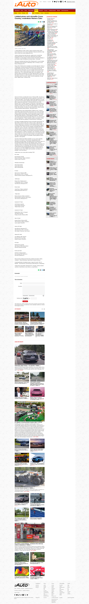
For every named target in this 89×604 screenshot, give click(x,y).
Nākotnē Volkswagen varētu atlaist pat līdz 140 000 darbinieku (22, 383)
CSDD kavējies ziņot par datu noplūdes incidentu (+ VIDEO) (21, 398)
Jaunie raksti (50, 158)
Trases (69, 592)
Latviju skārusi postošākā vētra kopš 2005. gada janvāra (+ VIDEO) (22, 577)
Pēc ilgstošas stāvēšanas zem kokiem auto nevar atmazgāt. (52, 58)
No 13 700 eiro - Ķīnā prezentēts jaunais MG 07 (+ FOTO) (21, 504)
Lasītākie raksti (51, 82)
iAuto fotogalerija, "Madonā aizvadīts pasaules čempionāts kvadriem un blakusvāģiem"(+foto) (22, 323)
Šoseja (69, 587)
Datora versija (17, 592)
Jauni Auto (37, 586)
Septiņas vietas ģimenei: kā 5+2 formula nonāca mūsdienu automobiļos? (53, 184)
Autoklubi (53, 593)
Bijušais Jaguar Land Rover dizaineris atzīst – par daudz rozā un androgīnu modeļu (37, 398)
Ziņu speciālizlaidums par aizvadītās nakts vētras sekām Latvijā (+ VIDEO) (36, 577)
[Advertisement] (44, 87)
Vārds (21, 283)
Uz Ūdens (45, 590)
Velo (44, 589)
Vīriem (53, 583)
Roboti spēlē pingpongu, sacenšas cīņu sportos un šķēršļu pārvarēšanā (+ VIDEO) (37, 504)
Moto (44, 588)
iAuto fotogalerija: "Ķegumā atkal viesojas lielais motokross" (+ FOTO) (19, 334)
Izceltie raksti (19, 341)
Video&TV (38, 597)
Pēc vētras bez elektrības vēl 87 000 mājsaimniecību (36, 563)
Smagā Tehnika (46, 591)
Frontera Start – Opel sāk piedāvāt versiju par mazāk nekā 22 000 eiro (37, 464)
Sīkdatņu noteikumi (26, 590)
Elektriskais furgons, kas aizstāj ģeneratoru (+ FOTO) (53, 190)
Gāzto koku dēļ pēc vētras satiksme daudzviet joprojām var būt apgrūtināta (21, 563)
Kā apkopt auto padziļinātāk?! (50, 41)
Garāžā (53, 590)
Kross (68, 586)
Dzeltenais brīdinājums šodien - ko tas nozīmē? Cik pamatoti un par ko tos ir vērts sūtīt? (52, 36)
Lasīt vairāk (20, 370)
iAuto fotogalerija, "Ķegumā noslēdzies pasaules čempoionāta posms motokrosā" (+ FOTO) (37, 323)
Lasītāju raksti (54, 602)
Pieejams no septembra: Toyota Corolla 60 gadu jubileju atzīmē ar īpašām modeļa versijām (53, 163)
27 (18, 465)
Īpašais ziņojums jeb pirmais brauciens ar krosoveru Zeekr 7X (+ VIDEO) (21, 450)
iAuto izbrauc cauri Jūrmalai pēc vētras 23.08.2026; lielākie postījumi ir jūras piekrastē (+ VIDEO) (21, 519)
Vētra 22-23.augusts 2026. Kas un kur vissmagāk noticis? (52, 27)
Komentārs (20, 286)
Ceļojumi (53, 591)
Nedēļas (56, 84)
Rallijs (68, 585)
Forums (45, 597)
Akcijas (61, 597)
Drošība (53, 585)
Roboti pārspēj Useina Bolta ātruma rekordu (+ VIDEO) (36, 518)
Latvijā (44, 585)
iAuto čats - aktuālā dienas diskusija (52, 79)
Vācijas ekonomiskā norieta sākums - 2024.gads (52, 30)
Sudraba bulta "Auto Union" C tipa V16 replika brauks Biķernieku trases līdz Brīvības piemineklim (52, 62)
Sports (69, 583)
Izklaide (45, 587)
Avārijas (53, 586)
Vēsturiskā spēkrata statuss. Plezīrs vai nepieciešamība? (51, 67)
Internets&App (62, 589)
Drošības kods (19, 298)
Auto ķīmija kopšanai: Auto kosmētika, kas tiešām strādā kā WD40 (52, 43)
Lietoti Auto (37, 585)
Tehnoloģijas (62, 583)
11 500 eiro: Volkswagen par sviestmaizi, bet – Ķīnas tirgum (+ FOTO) (53, 97)
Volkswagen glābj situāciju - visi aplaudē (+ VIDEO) (27, 365)
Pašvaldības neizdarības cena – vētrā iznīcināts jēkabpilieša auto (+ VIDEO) (53, 134)
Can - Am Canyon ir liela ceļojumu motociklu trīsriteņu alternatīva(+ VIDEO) (39, 334)
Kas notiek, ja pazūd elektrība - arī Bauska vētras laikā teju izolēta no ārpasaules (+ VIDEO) (29, 544)
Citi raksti (18, 309)
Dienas (53, 84)
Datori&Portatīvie (62, 587)
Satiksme (53, 589)
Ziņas (45, 583)
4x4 (68, 588)
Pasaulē (45, 586)
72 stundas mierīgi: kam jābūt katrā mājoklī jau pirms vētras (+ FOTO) (21, 464)
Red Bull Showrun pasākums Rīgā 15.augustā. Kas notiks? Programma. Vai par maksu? (51, 74)
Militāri (52, 592)
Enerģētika (61, 585)
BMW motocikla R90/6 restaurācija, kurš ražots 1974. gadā (51, 54)
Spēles (61, 590)
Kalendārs (69, 593)
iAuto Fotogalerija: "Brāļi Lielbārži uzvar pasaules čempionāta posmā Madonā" (29, 334)
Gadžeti (61, 593)
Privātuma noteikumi (18, 590)
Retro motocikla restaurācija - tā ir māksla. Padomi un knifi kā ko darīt (52, 47)
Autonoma (37, 587)
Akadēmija (53, 588)
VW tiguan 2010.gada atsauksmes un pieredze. (52, 70)
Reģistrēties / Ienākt (71, 1)
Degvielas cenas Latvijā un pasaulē (52, 24)
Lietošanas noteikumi (28, 588)
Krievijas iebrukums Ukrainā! (51, 19)
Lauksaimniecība (46, 592)
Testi (44, 593)
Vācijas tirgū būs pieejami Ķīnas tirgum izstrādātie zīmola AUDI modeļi (37, 450)
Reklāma (44, 1)
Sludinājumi (38, 583)
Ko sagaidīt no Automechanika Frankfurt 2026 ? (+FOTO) (28, 422)
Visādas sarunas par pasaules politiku (51, 65)
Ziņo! (41, 1)
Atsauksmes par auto (55, 599)
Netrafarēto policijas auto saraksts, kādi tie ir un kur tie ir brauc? (52, 21)
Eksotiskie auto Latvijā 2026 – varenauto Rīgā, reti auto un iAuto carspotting (52, 32)
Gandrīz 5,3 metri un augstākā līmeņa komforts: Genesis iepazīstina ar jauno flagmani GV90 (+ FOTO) (53, 127)
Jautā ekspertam (71, 597)
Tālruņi (61, 586)
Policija (53, 587)
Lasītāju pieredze (55, 597)
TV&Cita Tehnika (62, 592)
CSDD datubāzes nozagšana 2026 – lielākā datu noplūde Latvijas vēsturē (52, 51)
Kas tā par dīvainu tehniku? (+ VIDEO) (24, 488)
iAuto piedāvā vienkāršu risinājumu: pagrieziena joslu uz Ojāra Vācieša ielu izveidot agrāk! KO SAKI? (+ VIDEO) (37, 384)
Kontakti (49, 1)
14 (39, 385)
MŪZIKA (50, 38)
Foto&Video (61, 591)
